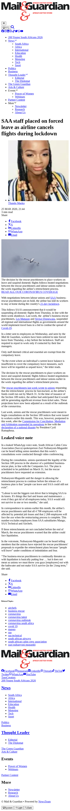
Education (13, 704)
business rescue (16, 610)
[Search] (12, 27)
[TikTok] (13, 31)
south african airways (19, 638)
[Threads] (11, 31)
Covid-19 (6, 328)
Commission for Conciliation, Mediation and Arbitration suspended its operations (33, 423)
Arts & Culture (9, 751)
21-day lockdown (49, 303)
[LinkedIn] (8, 31)
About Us (13, 795)
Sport (11, 716)
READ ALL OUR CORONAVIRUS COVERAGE (29, 291)
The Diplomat (15, 742)
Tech (10, 713)
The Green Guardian (12, 748)
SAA (53, 297)
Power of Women (17, 766)
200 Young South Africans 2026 (18, 680)
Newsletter (14, 789)
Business (6, 725)
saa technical (15, 635)
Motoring (13, 710)
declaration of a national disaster (18, 427)
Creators (10, 677)
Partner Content (9, 775)
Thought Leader (15, 732)
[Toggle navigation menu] (3, 23)
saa (10, 632)
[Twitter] (16, 31)
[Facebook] (2, 31)
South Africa (15, 695)
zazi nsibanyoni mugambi (22, 644)
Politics (5, 722)
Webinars (13, 769)
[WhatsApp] (19, 31)
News (6, 688)
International (15, 701)
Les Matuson (23, 318)
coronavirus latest (17, 617)
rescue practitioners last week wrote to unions (30, 387)
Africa (11, 698)
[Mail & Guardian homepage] (35, 11)
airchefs (12, 607)
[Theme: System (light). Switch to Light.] (6, 28)
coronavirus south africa (21, 623)
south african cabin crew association (27, 641)
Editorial (12, 739)
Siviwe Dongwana (45, 318)
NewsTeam (44, 801)
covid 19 (13, 626)
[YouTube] (21, 31)
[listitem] (8, 671)
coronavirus (14, 614)
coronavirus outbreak (19, 620)
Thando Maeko (16, 203)
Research (13, 792)
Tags (3, 677)
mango (11, 629)
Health (11, 707)
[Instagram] (5, 31)
